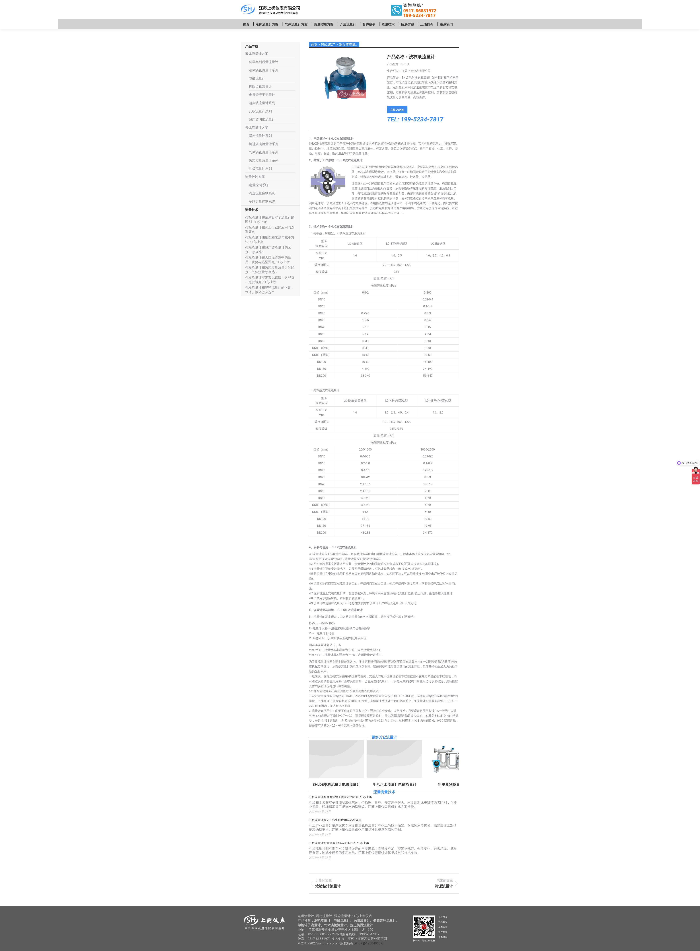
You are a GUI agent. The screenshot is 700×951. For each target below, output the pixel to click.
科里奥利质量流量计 (396, 784)
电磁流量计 (257, 78)
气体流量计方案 (256, 127)
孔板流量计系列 (260, 111)
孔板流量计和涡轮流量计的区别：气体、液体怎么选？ (269, 290)
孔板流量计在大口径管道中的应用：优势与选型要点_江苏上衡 (268, 259)
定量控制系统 (259, 185)
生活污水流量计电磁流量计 (336, 784)
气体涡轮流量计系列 (263, 152)
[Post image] (336, 759)
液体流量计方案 (256, 54)
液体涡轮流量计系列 (263, 70)
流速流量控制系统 (262, 193)
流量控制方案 (255, 177)
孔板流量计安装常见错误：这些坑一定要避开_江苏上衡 (269, 279)
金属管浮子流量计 (262, 95)
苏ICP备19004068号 (369, 943)
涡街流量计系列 (260, 136)
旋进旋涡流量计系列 (263, 144)
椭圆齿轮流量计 (260, 86)
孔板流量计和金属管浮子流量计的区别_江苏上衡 (340, 797)
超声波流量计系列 (262, 103)
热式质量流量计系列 (263, 160)
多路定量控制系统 (262, 201)
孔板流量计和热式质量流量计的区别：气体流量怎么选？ (269, 269)
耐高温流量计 (443, 784)
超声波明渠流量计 (262, 119)
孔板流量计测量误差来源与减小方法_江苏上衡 (339, 843)
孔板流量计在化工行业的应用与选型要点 (335, 820)
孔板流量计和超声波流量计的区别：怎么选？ (268, 249)
